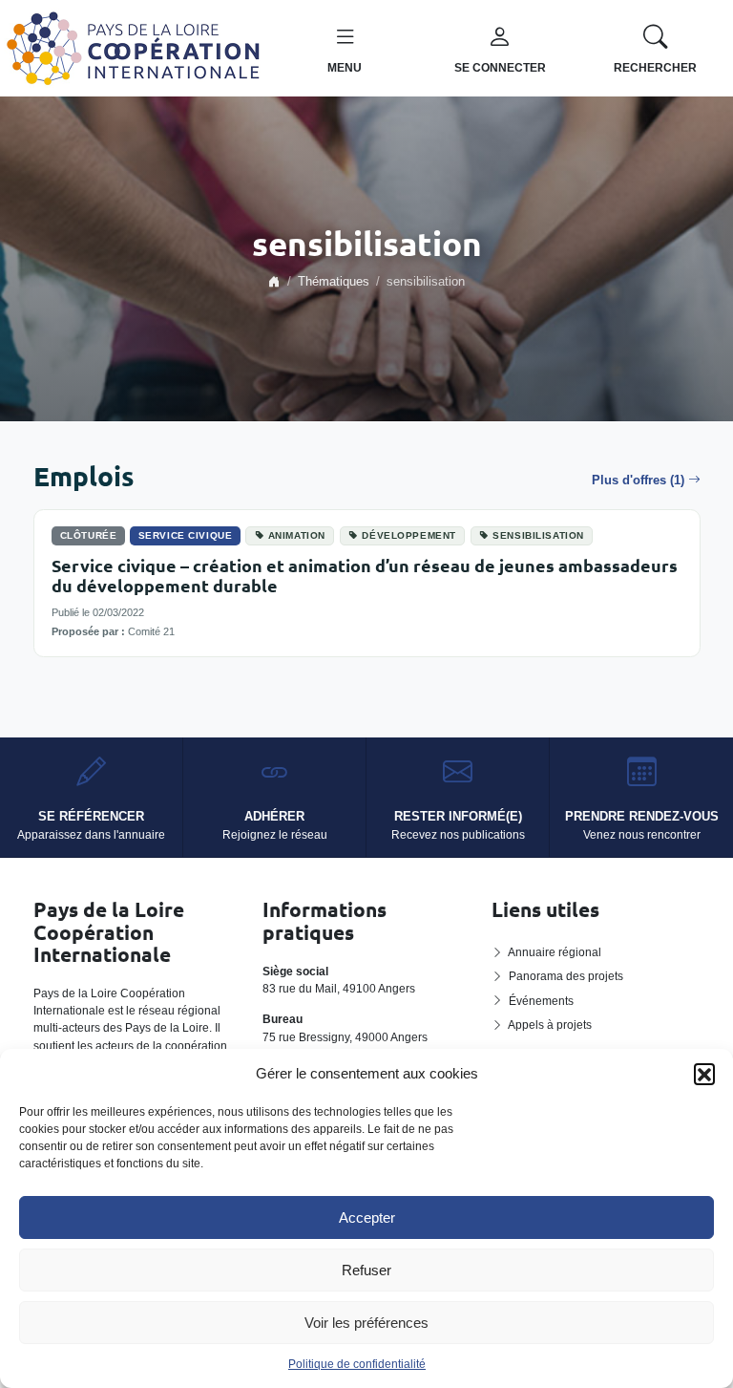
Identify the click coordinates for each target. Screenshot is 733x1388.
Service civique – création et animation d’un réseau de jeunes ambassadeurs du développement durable (365, 575)
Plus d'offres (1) (638, 480)
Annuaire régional (554, 952)
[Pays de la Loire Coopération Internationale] (133, 46)
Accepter (367, 1217)
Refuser (366, 1270)
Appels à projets (550, 1025)
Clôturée (88, 535)
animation (296, 535)
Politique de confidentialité (357, 1364)
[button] (704, 1073)
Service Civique (185, 535)
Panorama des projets (566, 976)
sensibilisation (538, 535)
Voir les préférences (366, 1322)
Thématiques (333, 281)
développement (408, 535)
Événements (541, 1001)
